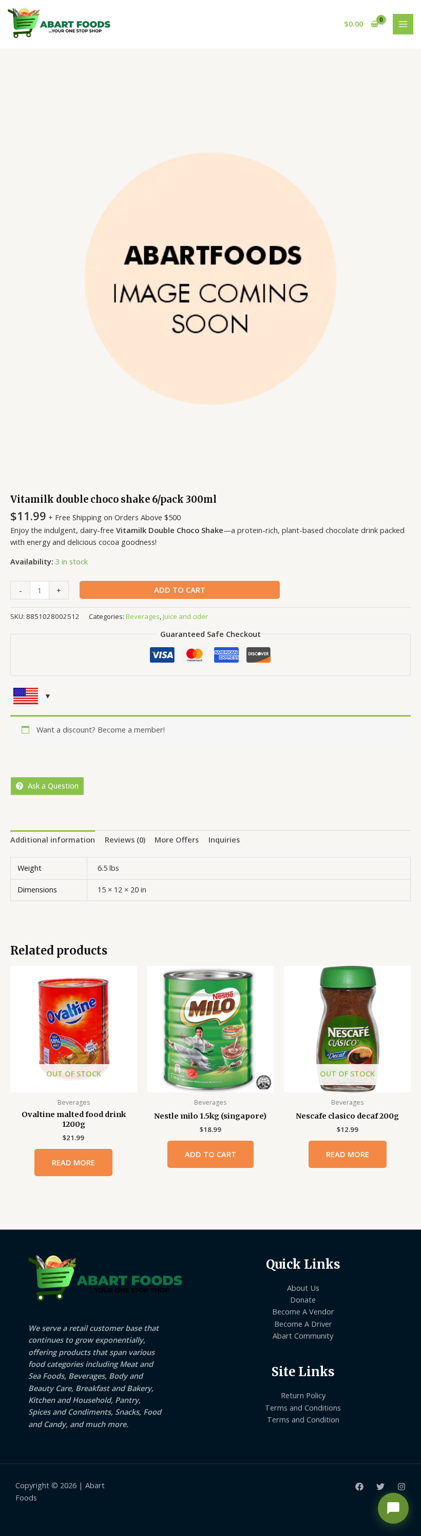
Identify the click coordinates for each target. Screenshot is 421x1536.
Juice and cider (185, 616)
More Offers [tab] (177, 839)
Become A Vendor (303, 1311)
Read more (73, 1162)
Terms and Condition (303, 1419)
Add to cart (179, 589)
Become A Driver (303, 1324)
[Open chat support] (393, 1508)
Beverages (143, 616)
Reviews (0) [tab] (125, 839)
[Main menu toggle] (403, 24)
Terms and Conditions (303, 1407)
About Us (303, 1288)
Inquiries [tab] (224, 839)
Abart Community (303, 1335)
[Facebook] (359, 1487)
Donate (303, 1299)
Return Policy (303, 1395)
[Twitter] (380, 1487)
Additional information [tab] (52, 839)
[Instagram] (401, 1487)
